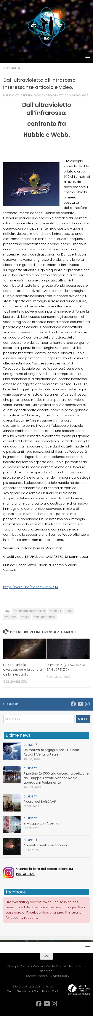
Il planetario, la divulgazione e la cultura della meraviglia (22, 669)
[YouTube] (80, 703)
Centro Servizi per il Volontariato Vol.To (33, 991)
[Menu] (87, 57)
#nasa (25, 617)
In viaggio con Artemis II (42, 823)
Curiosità (11, 68)
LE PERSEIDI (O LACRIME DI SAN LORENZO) (65, 667)
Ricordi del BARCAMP (40, 801)
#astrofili (55, 611)
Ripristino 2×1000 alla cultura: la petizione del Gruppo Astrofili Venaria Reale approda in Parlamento (56, 778)
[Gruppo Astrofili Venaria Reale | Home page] (46, 25)
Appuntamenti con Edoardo (46, 845)
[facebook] (73, 703)
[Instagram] (87, 703)
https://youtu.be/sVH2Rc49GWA (29, 587)
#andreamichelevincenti (30, 611)
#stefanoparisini (44, 617)
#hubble (10, 617)
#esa (69, 611)
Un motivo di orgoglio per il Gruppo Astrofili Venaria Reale (51, 752)
